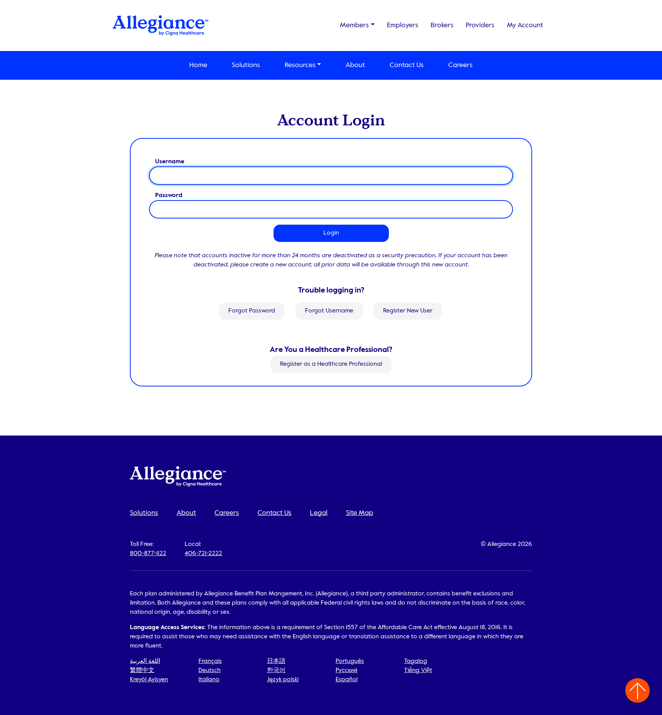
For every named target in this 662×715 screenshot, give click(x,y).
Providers (480, 25)
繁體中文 (142, 670)
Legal (319, 513)
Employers (402, 25)
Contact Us (407, 65)
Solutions (246, 65)
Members (354, 25)
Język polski (282, 680)
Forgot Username (329, 311)
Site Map (359, 513)
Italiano (209, 680)
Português (350, 661)
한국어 (276, 670)
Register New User (408, 311)
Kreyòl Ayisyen (149, 680)
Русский (346, 670)
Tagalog (415, 661)
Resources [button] (300, 65)
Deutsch (209, 670)
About (355, 65)
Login (331, 233)
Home (198, 65)
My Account (525, 25)
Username (169, 162)
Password (168, 195)
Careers (460, 65)
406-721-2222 (203, 554)
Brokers (442, 25)
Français (210, 661)
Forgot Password (251, 311)
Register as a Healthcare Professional (331, 365)
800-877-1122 (148, 554)
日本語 (276, 661)
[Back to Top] (637, 690)
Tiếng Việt (418, 670)
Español (346, 680)
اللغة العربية (145, 661)
